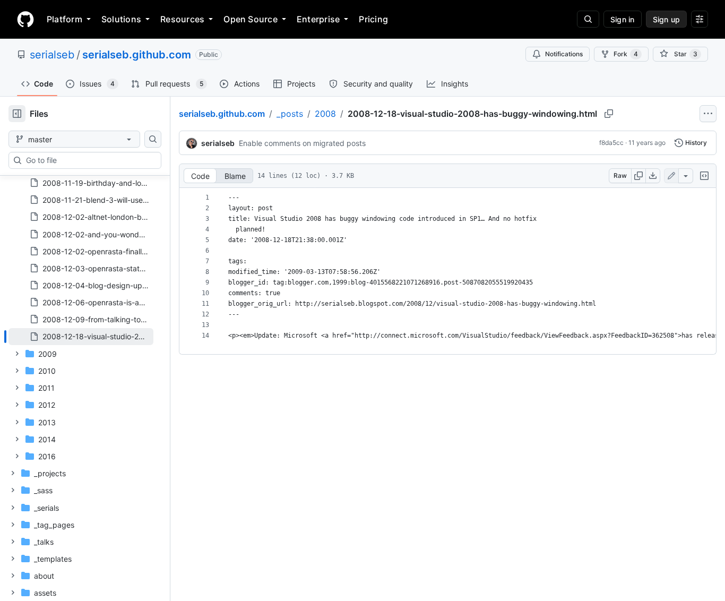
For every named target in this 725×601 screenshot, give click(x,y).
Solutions (121, 19)
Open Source (250, 19)
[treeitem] (80, 336)
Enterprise (318, 19)
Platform (64, 19)
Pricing (373, 19)
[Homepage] (25, 19)
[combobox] (89, 160)
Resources (182, 19)
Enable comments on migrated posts (302, 143)
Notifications (564, 54)
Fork (626, 54)
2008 (325, 113)
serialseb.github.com (136, 54)
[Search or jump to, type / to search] (588, 19)
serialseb (52, 54)
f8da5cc (611, 143)
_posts (290, 113)
